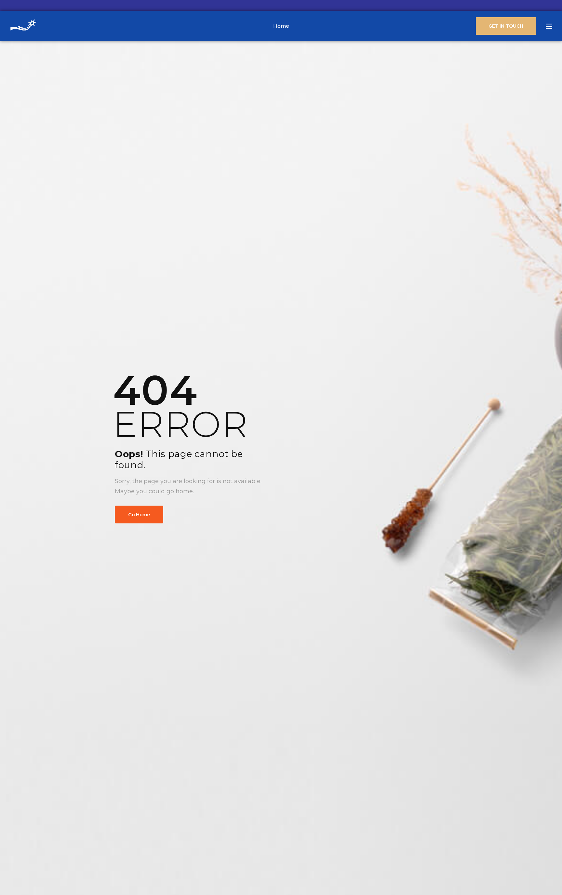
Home (281, 26)
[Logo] (23, 26)
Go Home (139, 515)
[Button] (549, 26)
